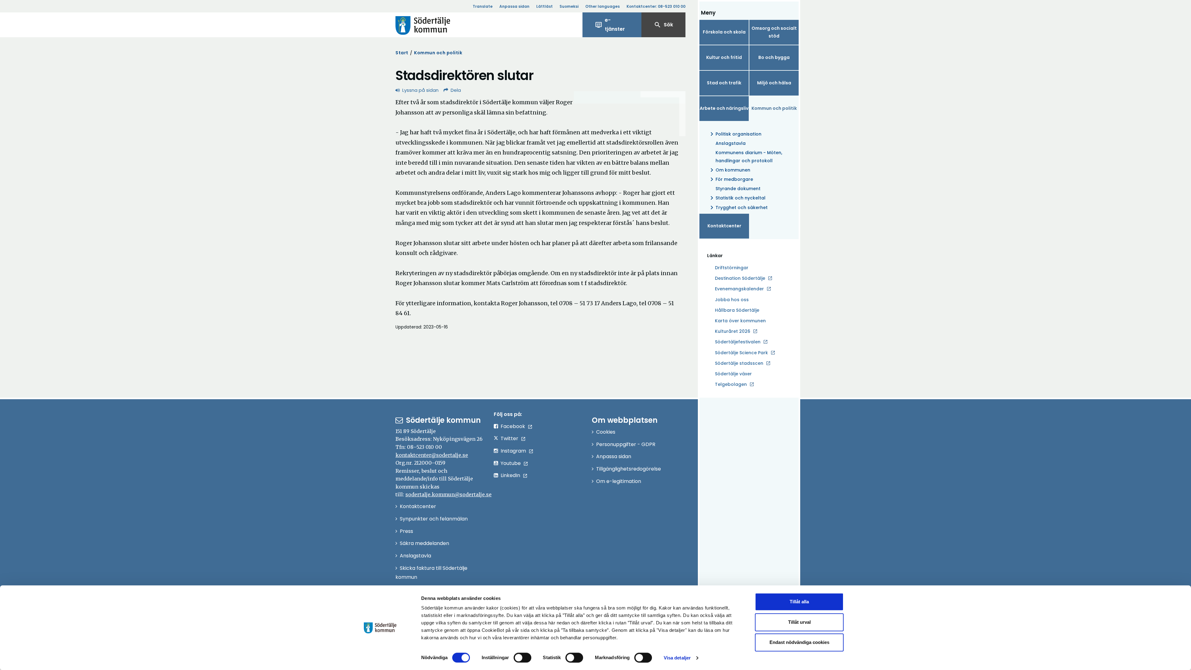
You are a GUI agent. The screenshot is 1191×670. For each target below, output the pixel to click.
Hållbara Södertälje (737, 310)
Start (401, 53)
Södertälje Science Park (741, 353)
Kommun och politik (438, 53)
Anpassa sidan (514, 6)
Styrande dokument (738, 188)
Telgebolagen (731, 384)
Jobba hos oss (732, 300)
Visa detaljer (677, 657)
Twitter (509, 438)
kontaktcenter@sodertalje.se (431, 455)
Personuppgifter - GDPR (625, 444)
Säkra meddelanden (424, 543)
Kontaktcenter (724, 226)
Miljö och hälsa (774, 83)
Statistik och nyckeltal (736, 198)
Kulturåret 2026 (732, 331)
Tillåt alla (799, 601)
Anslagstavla (731, 143)
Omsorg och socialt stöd (774, 32)
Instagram (513, 450)
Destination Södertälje (740, 278)
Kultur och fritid (724, 57)
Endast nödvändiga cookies (799, 642)
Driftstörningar (731, 268)
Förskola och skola (724, 32)
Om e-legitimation (618, 481)
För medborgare (730, 179)
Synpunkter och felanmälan (434, 518)
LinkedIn (510, 475)
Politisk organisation (734, 134)
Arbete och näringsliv (724, 108)
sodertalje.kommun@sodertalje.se (448, 494)
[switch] (522, 658)
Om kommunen (729, 170)
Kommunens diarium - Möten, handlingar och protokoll (749, 156)
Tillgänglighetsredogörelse (628, 468)
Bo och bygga (774, 57)
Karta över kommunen (740, 321)
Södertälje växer (733, 374)
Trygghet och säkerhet (738, 207)
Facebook (513, 426)
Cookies (605, 432)
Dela (456, 90)
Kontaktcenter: (656, 6)
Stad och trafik (724, 83)
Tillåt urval (799, 622)
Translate (483, 6)
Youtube (511, 463)
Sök (663, 25)
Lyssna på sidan (420, 90)
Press (406, 531)
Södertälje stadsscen (739, 363)
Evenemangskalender (739, 289)
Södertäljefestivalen (738, 342)
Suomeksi (569, 6)
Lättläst (544, 6)
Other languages (602, 6)
